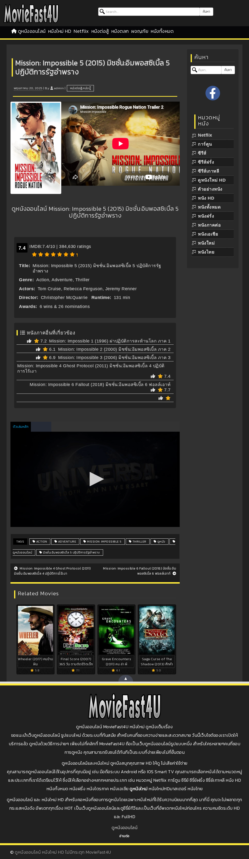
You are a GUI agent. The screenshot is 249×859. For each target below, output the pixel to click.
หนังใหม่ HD (59, 31)
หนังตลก (120, 31)
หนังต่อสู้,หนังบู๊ (80, 88)
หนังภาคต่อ (209, 225)
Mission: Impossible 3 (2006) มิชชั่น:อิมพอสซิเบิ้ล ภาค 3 (114, 357)
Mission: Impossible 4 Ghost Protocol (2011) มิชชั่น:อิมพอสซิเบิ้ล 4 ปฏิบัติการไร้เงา (52, 571)
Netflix (81, 31)
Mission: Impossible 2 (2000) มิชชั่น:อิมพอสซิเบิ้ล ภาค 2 (114, 349)
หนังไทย (206, 252)
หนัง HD (206, 198)
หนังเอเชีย (208, 234)
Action (41, 541)
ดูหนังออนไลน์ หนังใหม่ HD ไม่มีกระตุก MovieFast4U (63, 852)
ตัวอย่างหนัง (210, 189)
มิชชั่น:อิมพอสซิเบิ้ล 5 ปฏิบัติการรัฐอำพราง (71, 552)
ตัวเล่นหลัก (20, 426)
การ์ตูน (205, 144)
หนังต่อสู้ (100, 31)
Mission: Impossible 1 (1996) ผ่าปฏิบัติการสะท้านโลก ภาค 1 (109, 341)
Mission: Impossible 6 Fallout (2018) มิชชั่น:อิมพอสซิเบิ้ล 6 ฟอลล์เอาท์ (100, 384)
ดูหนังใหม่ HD (212, 180)
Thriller (139, 541)
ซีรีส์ (202, 153)
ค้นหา (206, 11)
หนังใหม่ (206, 243)
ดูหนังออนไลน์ (32, 31)
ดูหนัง (160, 541)
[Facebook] (212, 93)
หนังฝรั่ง (206, 216)
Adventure (66, 541)
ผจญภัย (140, 31)
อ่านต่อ (124, 836)
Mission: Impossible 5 (104, 541)
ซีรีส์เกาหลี (208, 171)
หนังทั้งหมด (162, 31)
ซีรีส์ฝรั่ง (206, 162)
